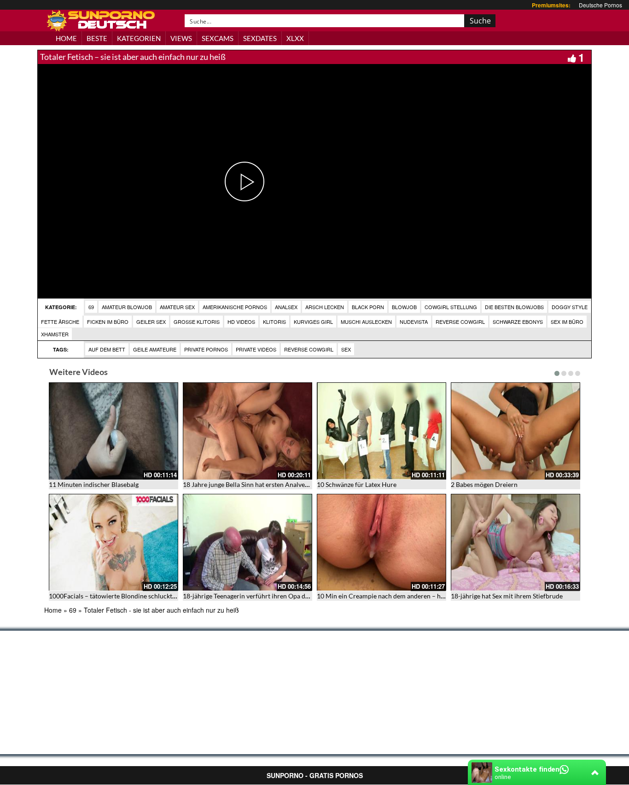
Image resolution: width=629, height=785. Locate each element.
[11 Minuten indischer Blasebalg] (113, 431)
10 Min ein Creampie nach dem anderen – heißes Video (395, 596)
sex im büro (567, 321)
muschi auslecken (366, 321)
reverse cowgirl (460, 321)
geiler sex (151, 321)
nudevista (414, 321)
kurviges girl (313, 321)
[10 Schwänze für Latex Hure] (381, 431)
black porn (368, 306)
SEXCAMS (217, 38)
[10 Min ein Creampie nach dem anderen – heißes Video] (381, 542)
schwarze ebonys (518, 321)
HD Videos (241, 321)
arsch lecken (324, 306)
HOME (66, 38)
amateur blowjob (127, 306)
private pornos (206, 349)
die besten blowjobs (514, 306)
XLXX (295, 38)
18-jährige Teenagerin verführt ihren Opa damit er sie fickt (266, 596)
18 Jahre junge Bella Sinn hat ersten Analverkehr (251, 484)
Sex (346, 349)
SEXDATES (260, 38)
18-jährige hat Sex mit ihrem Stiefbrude (507, 596)
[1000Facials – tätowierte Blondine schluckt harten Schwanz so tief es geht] (113, 542)
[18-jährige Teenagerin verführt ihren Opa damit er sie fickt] (247, 542)
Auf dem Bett (106, 349)
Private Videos (256, 349)
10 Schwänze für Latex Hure (356, 484)
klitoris (274, 321)
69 (91, 306)
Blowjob (404, 306)
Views (181, 38)
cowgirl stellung (451, 306)
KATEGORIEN (139, 38)
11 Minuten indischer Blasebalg (94, 484)
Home (53, 610)
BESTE (97, 38)
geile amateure (154, 349)
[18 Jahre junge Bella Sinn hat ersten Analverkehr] (247, 431)
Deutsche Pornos (600, 5)
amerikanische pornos (235, 306)
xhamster (55, 334)
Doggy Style (570, 306)
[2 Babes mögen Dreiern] (515, 431)
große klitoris (197, 321)
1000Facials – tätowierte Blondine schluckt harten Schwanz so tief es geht (154, 596)
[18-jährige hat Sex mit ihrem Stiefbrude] (515, 542)
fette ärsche (60, 321)
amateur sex (177, 306)
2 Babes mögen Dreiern (484, 484)
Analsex (286, 306)
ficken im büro (107, 321)
